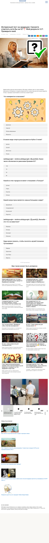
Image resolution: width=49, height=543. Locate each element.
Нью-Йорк (8, 254)
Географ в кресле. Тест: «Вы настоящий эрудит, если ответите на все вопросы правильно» (36, 366)
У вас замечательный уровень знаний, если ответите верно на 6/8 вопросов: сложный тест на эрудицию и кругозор (12, 366)
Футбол (8, 144)
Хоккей (8, 147)
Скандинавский (9, 208)
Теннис (7, 154)
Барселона (8, 251)
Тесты (27, 34)
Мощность (8, 134)
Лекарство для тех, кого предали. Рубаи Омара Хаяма (15, 494)
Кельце (8, 195)
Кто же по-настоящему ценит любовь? (11, 464)
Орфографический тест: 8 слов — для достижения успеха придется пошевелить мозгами (12, 281)
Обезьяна (8, 236)
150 (7, 166)
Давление (8, 125)
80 (6, 175)
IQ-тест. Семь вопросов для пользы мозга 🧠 (34, 325)
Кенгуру (8, 229)
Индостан (8, 214)
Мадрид (8, 248)
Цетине (8, 185)
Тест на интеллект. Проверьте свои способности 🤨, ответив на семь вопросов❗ (36, 345)
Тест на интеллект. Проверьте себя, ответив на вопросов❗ (11, 325)
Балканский (9, 211)
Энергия (8, 128)
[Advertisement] (24, 13)
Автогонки (8, 150)
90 (6, 172)
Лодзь (7, 188)
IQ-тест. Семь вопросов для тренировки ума (10, 344)
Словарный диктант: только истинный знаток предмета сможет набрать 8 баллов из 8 (35, 281)
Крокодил (8, 233)
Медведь (8, 226)
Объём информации (11, 131)
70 (6, 169)
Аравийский (9, 204)
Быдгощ (8, 191)
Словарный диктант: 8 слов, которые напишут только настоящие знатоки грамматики (11, 303)
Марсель (8, 257)
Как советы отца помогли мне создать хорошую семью (15, 433)
